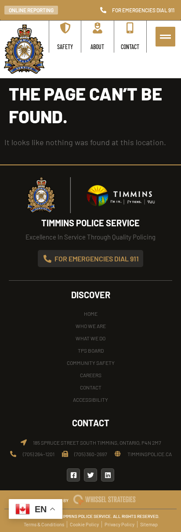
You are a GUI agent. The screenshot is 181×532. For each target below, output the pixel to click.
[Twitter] (90, 475)
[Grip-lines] (165, 36)
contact (130, 46)
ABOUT (97, 46)
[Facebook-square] (73, 475)
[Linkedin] (107, 475)
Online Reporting (31, 10)
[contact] (130, 27)
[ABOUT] (97, 27)
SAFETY (65, 46)
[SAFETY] (65, 27)
